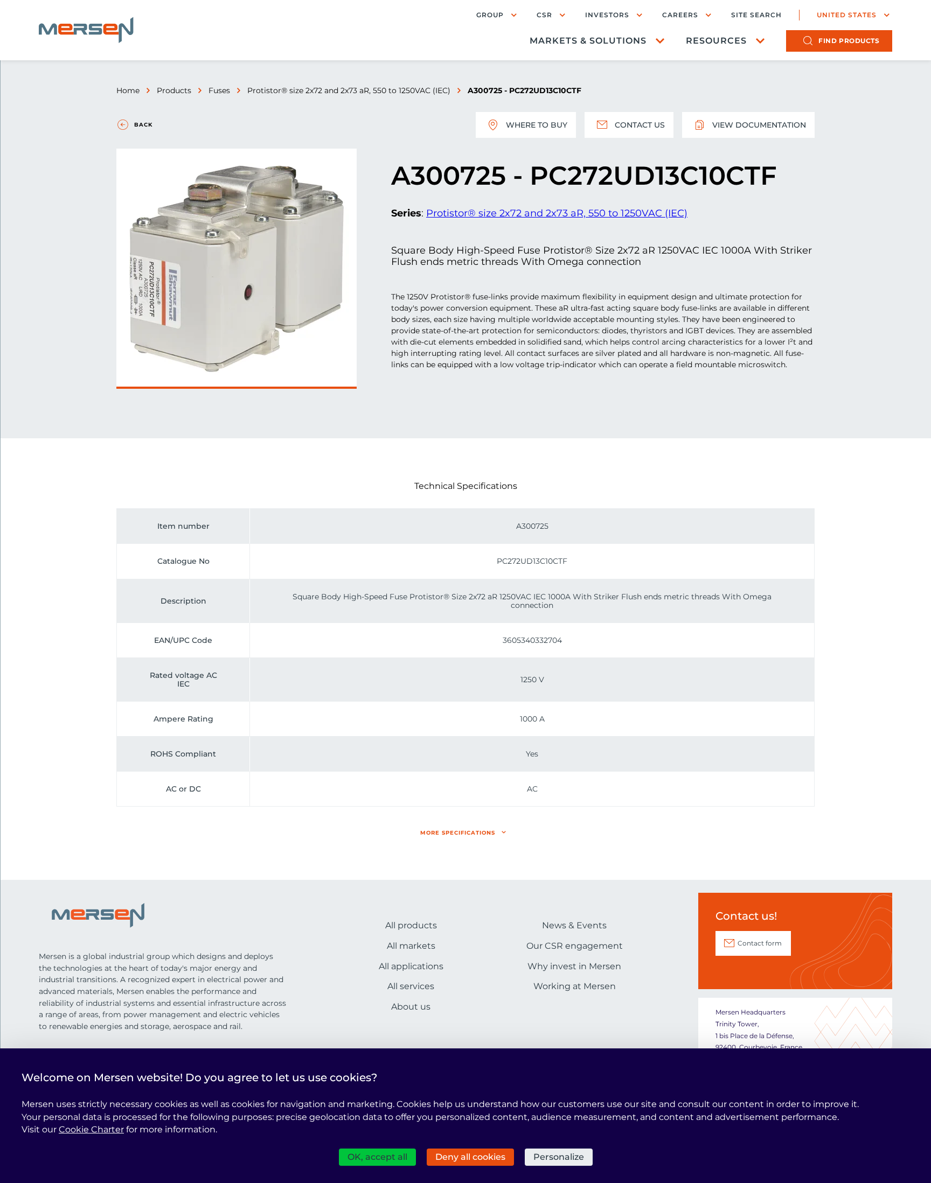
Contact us (640, 125)
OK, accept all (377, 1157)
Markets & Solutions (588, 41)
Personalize (558, 1157)
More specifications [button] (457, 832)
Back (143, 124)
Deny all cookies (470, 1157)
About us (410, 1007)
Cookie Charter (91, 1129)
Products (174, 90)
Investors (607, 15)
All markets (411, 946)
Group (490, 15)
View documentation (759, 125)
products (848, 41)
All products (411, 925)
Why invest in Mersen (574, 966)
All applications (411, 966)
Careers (680, 15)
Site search (756, 15)
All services (410, 986)
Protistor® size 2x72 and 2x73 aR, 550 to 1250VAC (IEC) (348, 90)
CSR (544, 15)
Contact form (760, 943)
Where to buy (536, 125)
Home (128, 90)
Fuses (219, 90)
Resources (716, 41)
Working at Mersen (574, 986)
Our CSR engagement (574, 946)
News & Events (574, 925)
